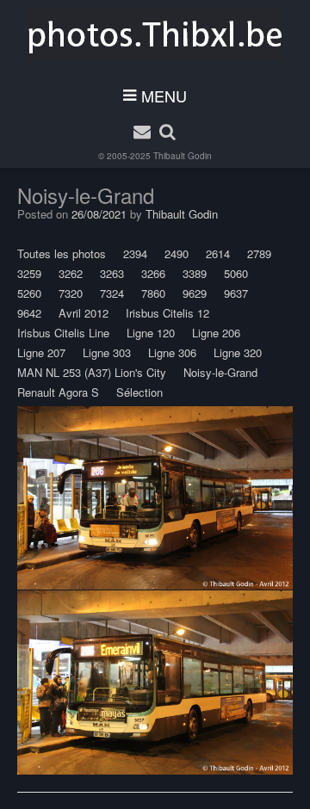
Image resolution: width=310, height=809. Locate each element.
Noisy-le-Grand (220, 372)
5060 (236, 273)
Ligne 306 (172, 352)
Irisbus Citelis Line (63, 332)
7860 (153, 293)
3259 (29, 273)
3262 (71, 273)
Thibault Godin (182, 156)
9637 (236, 293)
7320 (71, 293)
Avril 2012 (83, 313)
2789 (259, 253)
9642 (29, 313)
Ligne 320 (238, 352)
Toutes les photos (61, 253)
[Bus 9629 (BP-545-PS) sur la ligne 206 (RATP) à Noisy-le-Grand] (155, 498)
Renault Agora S (58, 392)
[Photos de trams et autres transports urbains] (155, 35)
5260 (29, 293)
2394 (135, 253)
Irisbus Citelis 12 (167, 313)
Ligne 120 (151, 332)
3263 (112, 273)
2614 (218, 253)
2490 (176, 253)
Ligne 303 (107, 352)
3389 (195, 273)
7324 (112, 293)
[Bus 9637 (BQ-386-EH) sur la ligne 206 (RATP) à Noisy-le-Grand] (155, 682)
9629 (195, 293)
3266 (153, 273)
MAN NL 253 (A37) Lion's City (91, 372)
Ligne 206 (216, 332)
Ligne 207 (41, 352)
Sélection (139, 392)
